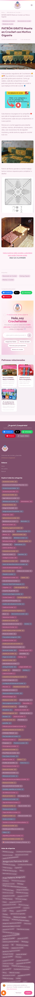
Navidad (6, 716)
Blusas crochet (8, 531)
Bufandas (20, 884)
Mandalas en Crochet (21, 686)
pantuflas (6, 723)
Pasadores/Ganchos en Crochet (12, 729)
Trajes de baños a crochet (11, 812)
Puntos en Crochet (9, 769)
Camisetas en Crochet (10, 551)
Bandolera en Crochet (22, 855)
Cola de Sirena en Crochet (11, 581)
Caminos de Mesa (9, 547)
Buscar (3, 471)
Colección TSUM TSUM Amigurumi (13, 584)
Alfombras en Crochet (13, 12)
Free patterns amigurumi (11, 637)
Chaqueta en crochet (8, 896)
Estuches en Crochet (9, 627)
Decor (5, 614)
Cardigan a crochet (9, 557)
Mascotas (5, 948)
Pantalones (22, 719)
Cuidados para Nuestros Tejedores (13, 610)
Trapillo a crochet (9, 815)
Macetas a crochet (8, 852)
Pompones (6, 743)
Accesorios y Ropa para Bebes (20, 920)
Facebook (8, 292)
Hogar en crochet (9, 657)
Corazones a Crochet (15, 902)
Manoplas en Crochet (9, 690)
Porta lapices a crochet (10, 746)
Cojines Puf (18, 868)
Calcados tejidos (24, 541)
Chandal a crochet (8, 574)
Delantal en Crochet (9, 617)
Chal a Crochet (8, 571)
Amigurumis (8, 514)
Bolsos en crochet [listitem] (17, 349)
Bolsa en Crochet (19, 534)
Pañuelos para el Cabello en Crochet (14, 726)
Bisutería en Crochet (22, 945)
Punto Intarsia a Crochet (10, 766)
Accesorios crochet (9, 481)
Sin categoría (23, 796)
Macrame (6, 686)
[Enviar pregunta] (29, 335)
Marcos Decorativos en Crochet (11, 907)
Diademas (5, 966)
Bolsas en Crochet (20, 917)
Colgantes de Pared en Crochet (11, 981)
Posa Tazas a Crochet (10, 756)
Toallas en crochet (9, 806)
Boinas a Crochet (23, 905)
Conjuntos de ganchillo (10, 590)
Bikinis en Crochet (9, 524)
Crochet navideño (24, 597)
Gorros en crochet (9, 650)
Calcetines (7, 544)
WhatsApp (27, 292)
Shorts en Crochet (8, 796)
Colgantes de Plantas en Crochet (21, 966)
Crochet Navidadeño (22, 960)
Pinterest (8, 297)
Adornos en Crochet (9, 494)
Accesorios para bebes (10, 488)
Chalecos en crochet (24, 571)
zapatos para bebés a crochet (12, 839)
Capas (4, 902)
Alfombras (6, 920)
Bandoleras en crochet (10, 521)
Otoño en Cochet (19, 716)
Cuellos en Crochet (9, 607)
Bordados (6, 538)
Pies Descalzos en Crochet (11, 736)
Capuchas (22, 554)
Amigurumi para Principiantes (12, 511)
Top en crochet (24, 806)
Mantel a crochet (25, 700)
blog (30, 917)
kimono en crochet (8, 893)
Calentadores (19, 544)
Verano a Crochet (8, 819)
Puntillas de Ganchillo (10, 763)
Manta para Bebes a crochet (12, 693)
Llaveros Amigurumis (10, 680)
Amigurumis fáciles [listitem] (11, 341)
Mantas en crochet (8, 24)
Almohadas (25, 942)
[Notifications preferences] (3, 993)
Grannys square (25, 650)
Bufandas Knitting (9, 541)
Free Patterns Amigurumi (14, 877)
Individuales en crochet (9, 905)
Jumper (6, 670)
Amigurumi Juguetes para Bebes (12, 924)
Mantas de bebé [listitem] (24, 341)
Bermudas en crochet (9, 975)
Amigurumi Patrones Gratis (15, 861)
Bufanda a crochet (20, 538)
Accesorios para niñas (10, 491)
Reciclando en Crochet (10, 772)
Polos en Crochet (24, 739)
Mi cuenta (4, 469)
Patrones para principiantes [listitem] (17, 345)
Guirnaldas (24, 653)
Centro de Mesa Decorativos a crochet (15, 564)
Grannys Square (24, 276)
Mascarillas (27, 703)
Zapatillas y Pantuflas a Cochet (12, 835)
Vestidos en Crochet (9, 825)
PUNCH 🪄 (21, 759)
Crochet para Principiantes (21, 969)
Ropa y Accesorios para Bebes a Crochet (15, 779)
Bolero (22, 871)
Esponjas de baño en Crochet (12, 624)
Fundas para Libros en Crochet (12, 643)
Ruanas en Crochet (9, 782)
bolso (25, 981)
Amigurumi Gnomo (9, 504)
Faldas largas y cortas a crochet (13, 630)
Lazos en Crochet (8, 673)
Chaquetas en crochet (10, 577)
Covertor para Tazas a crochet (12, 594)
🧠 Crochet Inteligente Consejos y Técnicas (16, 842)
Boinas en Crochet (23, 531)
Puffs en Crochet (8, 759)
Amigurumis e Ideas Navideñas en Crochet (14, 886)
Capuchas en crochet (23, 929)
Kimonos (16, 670)
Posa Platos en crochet (10, 753)
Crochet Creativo (8, 597)
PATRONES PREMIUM (10, 733)
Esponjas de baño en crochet (11, 932)
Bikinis (4, 972)
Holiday (21, 657)
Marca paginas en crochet (11, 703)
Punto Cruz (24, 763)
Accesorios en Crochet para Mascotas (15, 485)
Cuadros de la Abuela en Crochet (13, 604)
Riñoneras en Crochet (10, 776)
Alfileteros (5, 880)
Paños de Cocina (8, 719)
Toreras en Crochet (9, 809)
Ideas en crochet (9, 660)
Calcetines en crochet (9, 865)
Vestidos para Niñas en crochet (13, 829)
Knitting (26, 670)
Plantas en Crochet (9, 739)
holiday (18, 978)
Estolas (27, 624)
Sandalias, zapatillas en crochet (13, 789)
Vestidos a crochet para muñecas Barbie (15, 822)
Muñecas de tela (25, 713)
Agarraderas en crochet (10, 498)
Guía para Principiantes (18, 881)
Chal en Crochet (7, 957)
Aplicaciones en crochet (10, 518)
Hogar (4, 911)
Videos (6, 832)
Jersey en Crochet (9, 667)
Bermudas (24, 521)
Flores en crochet (9, 633)
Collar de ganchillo (21, 587)
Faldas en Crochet (8, 978)
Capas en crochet (8, 554)
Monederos (7, 710)
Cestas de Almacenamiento (10, 858)
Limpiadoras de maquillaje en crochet (14, 677)
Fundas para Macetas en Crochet (13, 647)
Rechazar (19, 993)
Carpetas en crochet (10, 561)
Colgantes (7, 587)
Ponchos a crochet (20, 743)
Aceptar (28, 993)
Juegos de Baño (24, 667)
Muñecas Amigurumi (10, 713)
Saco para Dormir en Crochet (12, 786)
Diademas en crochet (10, 620)
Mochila (23, 706)
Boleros (6, 534)
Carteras (24, 561)
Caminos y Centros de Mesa (10, 942)
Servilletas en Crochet (10, 792)
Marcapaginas (7, 969)
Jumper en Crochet (8, 960)
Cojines (24, 577)
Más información (12, 989)
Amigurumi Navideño (9, 508)
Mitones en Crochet (9, 706)
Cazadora (26, 908)
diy (12, 945)
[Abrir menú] (32, 5)
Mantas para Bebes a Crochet (11, 926)
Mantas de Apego (9, 696)
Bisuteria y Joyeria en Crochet (12, 528)
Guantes (5, 914)
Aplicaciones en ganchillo (18, 914)
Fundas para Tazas (8, 890)
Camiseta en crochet (8, 884)
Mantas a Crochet (8, 280)
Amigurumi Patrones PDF (10, 871)
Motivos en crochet (21, 710)
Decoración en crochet (24, 21)
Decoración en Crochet (10, 276)
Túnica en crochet (24, 815)
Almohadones (26, 501)
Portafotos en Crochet (10, 749)
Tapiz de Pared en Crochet (11, 802)
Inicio (3, 12)
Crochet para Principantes (11, 600)
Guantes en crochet (9, 653)
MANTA (11, 911)
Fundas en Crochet (9, 640)
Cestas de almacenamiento (12, 567)
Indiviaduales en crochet (10, 663)
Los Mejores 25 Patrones (25, 865)
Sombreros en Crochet (10, 799)
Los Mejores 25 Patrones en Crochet (14, 683)
